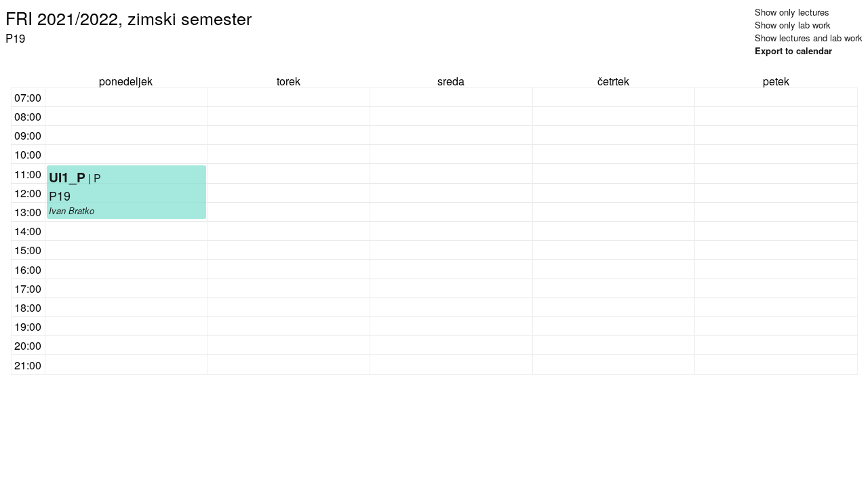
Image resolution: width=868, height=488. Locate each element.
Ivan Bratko (71, 210)
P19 (60, 195)
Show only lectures (792, 11)
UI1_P (67, 176)
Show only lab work (793, 24)
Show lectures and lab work (809, 37)
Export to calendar (793, 50)
